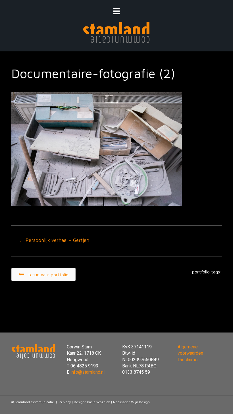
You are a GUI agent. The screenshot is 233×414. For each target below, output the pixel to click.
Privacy (65, 402)
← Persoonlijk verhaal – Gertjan (54, 240)
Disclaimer (188, 359)
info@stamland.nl (87, 372)
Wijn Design (140, 402)
